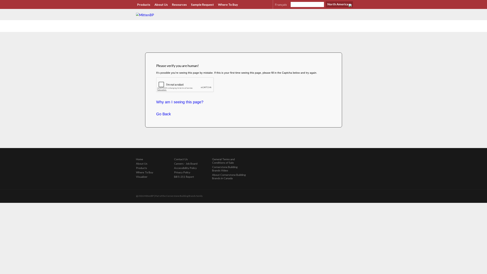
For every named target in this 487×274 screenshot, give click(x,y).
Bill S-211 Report (184, 176)
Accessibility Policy (185, 168)
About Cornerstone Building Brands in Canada (229, 176)
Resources (179, 4)
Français (281, 4)
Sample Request (202, 4)
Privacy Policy (182, 172)
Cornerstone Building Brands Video (225, 168)
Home (139, 159)
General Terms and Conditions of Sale (223, 161)
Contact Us (181, 159)
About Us (161, 4)
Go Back (163, 114)
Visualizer (141, 176)
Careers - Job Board (185, 163)
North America (337, 4)
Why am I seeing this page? (179, 102)
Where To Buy (228, 4)
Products (143, 4)
